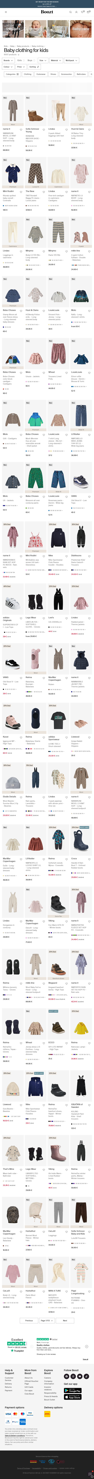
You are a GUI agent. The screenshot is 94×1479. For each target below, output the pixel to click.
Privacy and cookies (50, 1468)
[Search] (70, 12)
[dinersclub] (8, 1422)
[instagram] (73, 1376)
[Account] (76, 12)
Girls (19, 60)
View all (85, 1359)
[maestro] (23, 1414)
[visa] (8, 1414)
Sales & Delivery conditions (15, 1436)
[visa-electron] (30, 1414)
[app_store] (73, 1397)
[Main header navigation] (6, 12)
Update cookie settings (67, 1468)
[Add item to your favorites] (21, 129)
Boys (30, 60)
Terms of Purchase (23, 1468)
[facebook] (66, 1376)
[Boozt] (47, 12)
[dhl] (47, 1414)
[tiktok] (86, 1376)
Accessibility (36, 1468)
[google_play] (73, 1390)
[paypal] (15, 1422)
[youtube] (79, 1376)
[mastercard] (15, 1414)
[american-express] (23, 1422)
